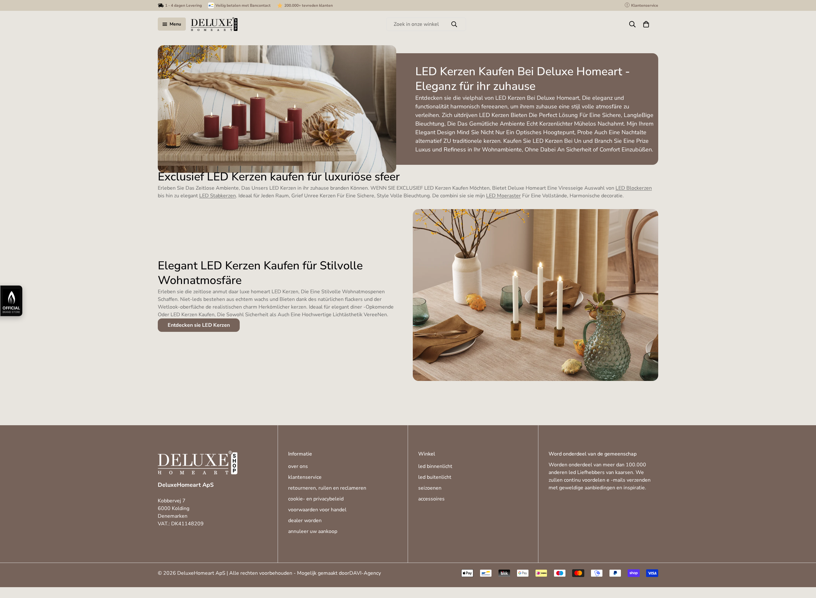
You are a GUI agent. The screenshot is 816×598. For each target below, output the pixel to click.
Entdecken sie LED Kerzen (199, 325)
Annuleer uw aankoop (312, 531)
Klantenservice (305, 477)
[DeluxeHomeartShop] (214, 24)
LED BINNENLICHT (435, 466)
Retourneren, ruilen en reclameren (327, 488)
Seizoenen (429, 488)
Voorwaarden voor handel (317, 510)
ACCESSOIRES (431, 499)
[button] (646, 24)
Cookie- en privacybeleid (316, 499)
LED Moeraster (503, 195)
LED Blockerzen (634, 188)
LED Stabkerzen (217, 195)
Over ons (298, 466)
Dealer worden (305, 520)
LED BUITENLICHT (434, 477)
